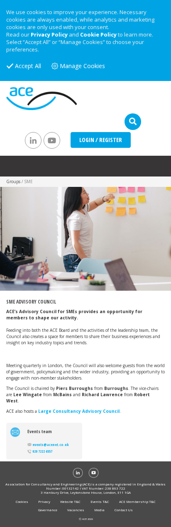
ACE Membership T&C (137, 501)
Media (99, 509)
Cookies (22, 501)
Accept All (28, 66)
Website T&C (70, 501)
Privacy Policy (49, 34)
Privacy (44, 501)
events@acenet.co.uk (50, 444)
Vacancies (75, 509)
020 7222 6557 (42, 451)
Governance (47, 509)
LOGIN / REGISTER (100, 140)
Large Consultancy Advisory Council (79, 411)
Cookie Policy (98, 34)
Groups (13, 181)
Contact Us (124, 509)
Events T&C (99, 501)
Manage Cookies (82, 66)
